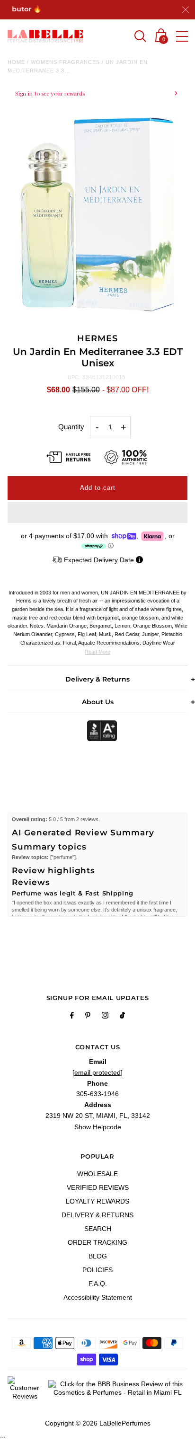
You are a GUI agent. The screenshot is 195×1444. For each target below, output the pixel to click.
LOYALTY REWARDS (97, 1201)
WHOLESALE (97, 1174)
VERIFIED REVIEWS (98, 1187)
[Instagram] (105, 1016)
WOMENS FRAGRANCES (65, 62)
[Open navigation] (182, 36)
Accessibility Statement (97, 1297)
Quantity (71, 427)
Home (16, 62)
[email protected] (97, 1072)
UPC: (74, 377)
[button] (97, 512)
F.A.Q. (98, 1283)
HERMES (97, 338)
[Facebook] (72, 1016)
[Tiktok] (122, 1016)
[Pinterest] (87, 1016)
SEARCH (97, 1228)
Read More (97, 652)
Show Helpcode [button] (97, 1127)
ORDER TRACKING (97, 1242)
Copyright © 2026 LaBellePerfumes (98, 1423)
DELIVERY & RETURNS (97, 1215)
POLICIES (97, 1270)
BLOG (98, 1256)
